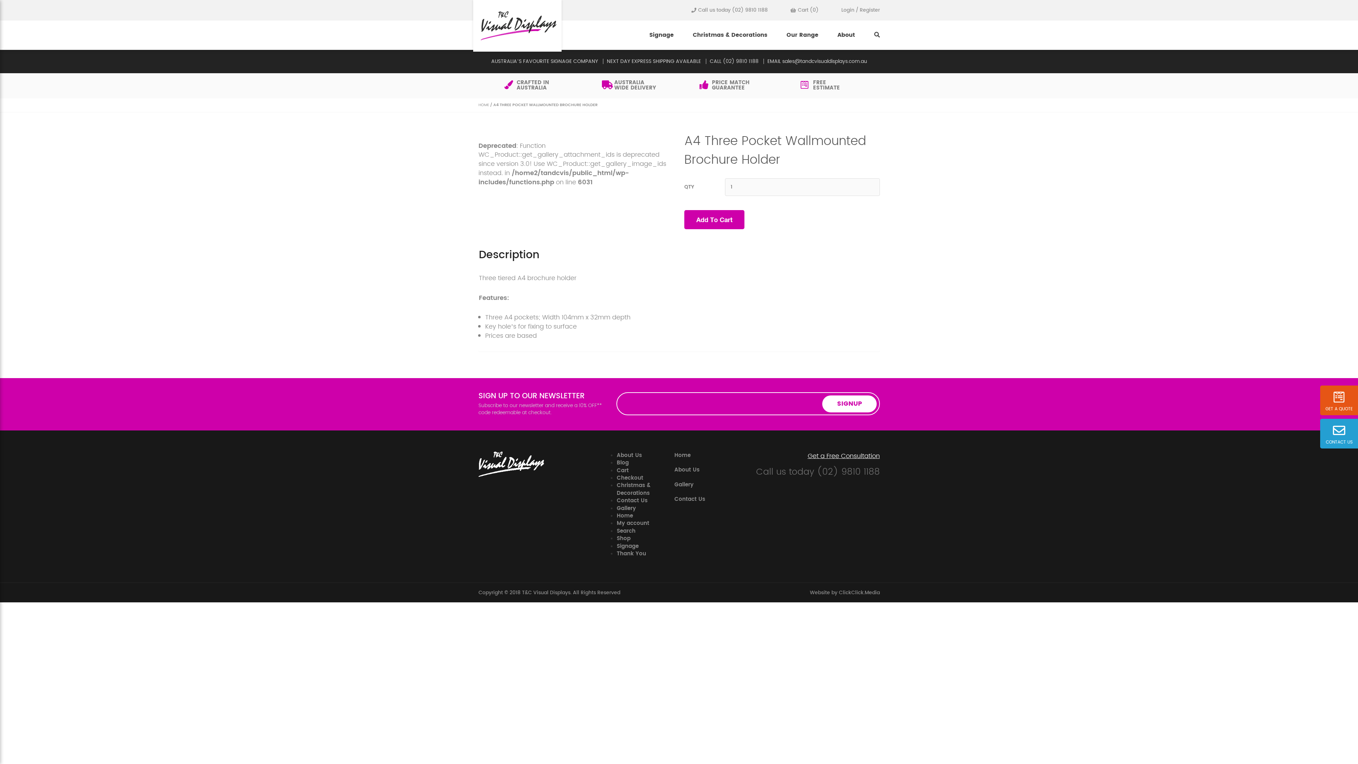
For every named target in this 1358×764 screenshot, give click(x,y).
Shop (624, 538)
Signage (661, 35)
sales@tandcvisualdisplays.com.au (824, 61)
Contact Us (632, 500)
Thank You (631, 553)
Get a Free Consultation (844, 456)
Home (483, 105)
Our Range (802, 35)
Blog (623, 462)
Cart (623, 470)
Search (626, 531)
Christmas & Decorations (730, 35)
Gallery (626, 508)
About (846, 35)
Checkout (630, 478)
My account (633, 523)
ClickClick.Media (859, 593)
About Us (629, 455)
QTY (689, 187)
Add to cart (714, 220)
